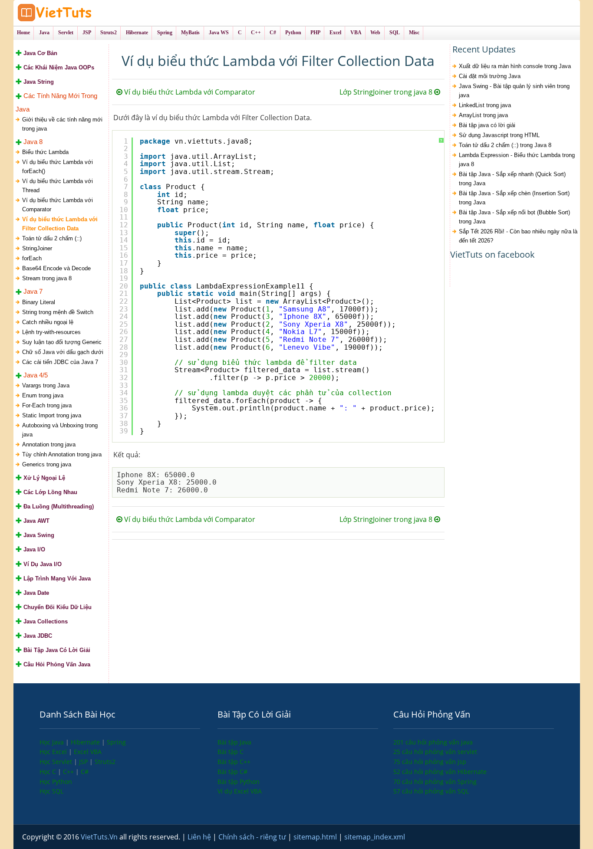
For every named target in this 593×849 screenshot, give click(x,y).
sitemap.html (316, 837)
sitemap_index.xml (374, 837)
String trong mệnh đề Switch (57, 312)
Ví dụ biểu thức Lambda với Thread (57, 185)
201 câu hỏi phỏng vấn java (433, 742)
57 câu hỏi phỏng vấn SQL (431, 791)
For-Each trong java (47, 405)
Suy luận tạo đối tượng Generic (62, 342)
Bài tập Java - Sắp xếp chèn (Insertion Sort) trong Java (514, 198)
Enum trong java (42, 395)
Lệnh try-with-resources (51, 332)
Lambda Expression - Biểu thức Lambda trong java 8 (517, 159)
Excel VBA (88, 751)
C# (85, 771)
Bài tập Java (234, 742)
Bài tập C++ (233, 761)
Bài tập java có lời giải (487, 125)
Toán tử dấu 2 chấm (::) (52, 238)
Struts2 (105, 761)
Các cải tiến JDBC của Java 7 (60, 362)
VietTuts (87, 12)
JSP (84, 761)
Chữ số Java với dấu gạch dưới (62, 352)
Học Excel (54, 751)
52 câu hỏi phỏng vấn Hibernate (440, 771)
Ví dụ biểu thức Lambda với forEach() (57, 166)
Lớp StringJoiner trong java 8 (386, 92)
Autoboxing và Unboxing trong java (60, 430)
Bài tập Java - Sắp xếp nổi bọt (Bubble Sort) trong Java (514, 217)
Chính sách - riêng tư (253, 837)
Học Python (56, 781)
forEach (32, 258)
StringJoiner (37, 248)
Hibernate (86, 742)
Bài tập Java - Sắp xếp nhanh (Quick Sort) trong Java (512, 179)
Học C (49, 771)
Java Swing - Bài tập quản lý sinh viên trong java (514, 90)
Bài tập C (230, 751)
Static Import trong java (51, 415)
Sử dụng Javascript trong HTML (499, 135)
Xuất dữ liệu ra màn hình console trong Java (515, 66)
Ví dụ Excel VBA (239, 791)
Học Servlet (57, 761)
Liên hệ (200, 837)
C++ (69, 771)
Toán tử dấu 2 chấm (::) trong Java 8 (505, 145)
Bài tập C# (232, 771)
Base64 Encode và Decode (56, 268)
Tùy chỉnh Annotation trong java (62, 454)
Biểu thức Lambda (45, 152)
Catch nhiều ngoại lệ (47, 322)
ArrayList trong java (483, 115)
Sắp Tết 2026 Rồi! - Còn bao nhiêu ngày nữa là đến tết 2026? (518, 236)
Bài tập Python (238, 781)
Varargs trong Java (45, 385)
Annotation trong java (49, 444)
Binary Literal (38, 302)
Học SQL (51, 791)
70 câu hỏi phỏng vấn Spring (435, 781)
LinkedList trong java (485, 105)
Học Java (53, 742)
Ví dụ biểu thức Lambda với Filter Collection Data (60, 224)
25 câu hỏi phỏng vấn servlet (435, 751)
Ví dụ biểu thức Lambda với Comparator (57, 205)
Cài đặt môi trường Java (490, 76)
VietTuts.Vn (100, 837)
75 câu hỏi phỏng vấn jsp (429, 761)
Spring (116, 742)
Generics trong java (46, 464)
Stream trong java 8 (47, 278)
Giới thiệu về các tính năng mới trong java (62, 124)
